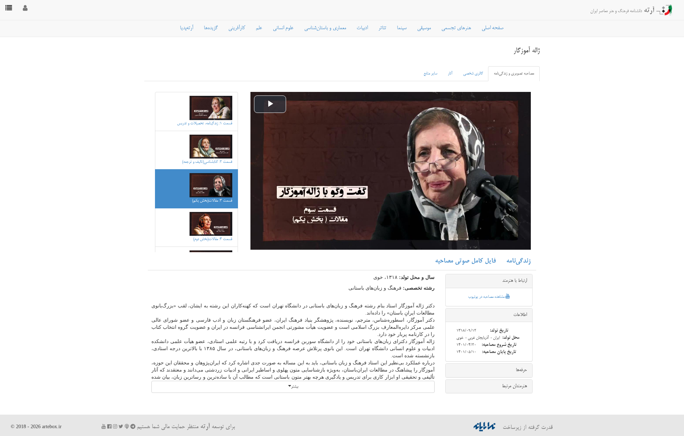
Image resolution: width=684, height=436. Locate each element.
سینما (401, 28)
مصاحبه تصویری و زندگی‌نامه (514, 73)
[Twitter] (121, 426)
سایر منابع (430, 73)
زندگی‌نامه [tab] (518, 261)
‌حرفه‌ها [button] (521, 370)
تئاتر (382, 28)
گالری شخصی (473, 73)
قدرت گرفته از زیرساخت (527, 427)
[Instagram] (115, 426)
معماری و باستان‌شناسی (325, 28)
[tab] (489, 281)
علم (259, 28)
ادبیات (362, 28)
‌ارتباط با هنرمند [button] (514, 281)
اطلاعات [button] (520, 315)
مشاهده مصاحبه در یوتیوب (487, 297)
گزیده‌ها (211, 28)
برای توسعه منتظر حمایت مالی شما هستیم (186, 427)
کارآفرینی (236, 28)
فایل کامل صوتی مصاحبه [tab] (465, 261)
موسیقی (424, 28)
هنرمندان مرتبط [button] (514, 386)
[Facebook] (109, 426)
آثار (450, 73)
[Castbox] (127, 426)
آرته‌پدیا (186, 28)
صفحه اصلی (492, 28)
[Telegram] (132, 426)
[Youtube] (104, 426)
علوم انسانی (283, 28)
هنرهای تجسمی (456, 28)
